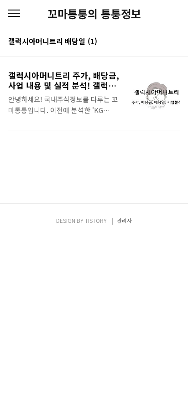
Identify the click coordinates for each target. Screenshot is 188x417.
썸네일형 (161, 41)
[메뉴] (14, 14)
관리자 (124, 220)
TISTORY (96, 220)
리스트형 (174, 41)
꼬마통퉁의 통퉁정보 (94, 14)
